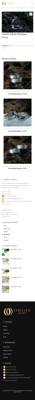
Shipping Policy (7, 350)
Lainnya (21, 45)
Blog (4, 337)
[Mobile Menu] (32, 3)
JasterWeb (17, 392)
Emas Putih (16, 45)
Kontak (5, 326)
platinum (4, 47)
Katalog (5, 330)
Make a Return (7, 354)
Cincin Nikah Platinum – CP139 (17, 94)
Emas (10, 45)
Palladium (26, 45)
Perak (31, 45)
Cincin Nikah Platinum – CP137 (17, 168)
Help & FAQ (6, 347)
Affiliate (5, 357)
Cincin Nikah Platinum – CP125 (17, 131)
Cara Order (6, 333)
